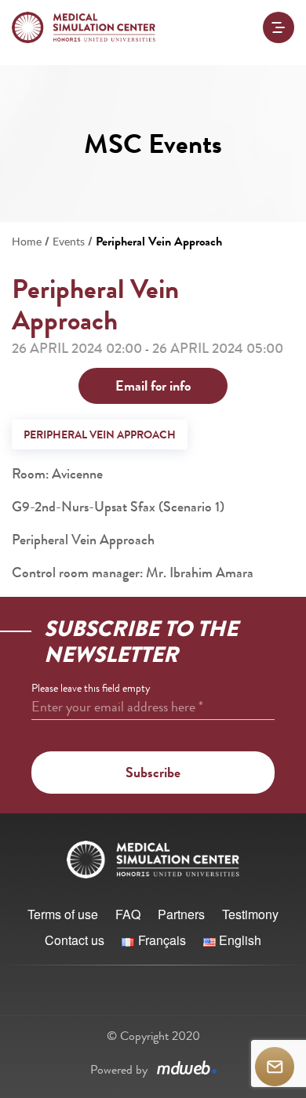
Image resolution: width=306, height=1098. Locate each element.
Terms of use (62, 914)
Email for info (153, 386)
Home (27, 241)
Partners (181, 914)
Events (69, 241)
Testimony (250, 914)
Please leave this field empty (91, 688)
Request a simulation (274, 1066)
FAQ (127, 914)
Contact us (74, 940)
